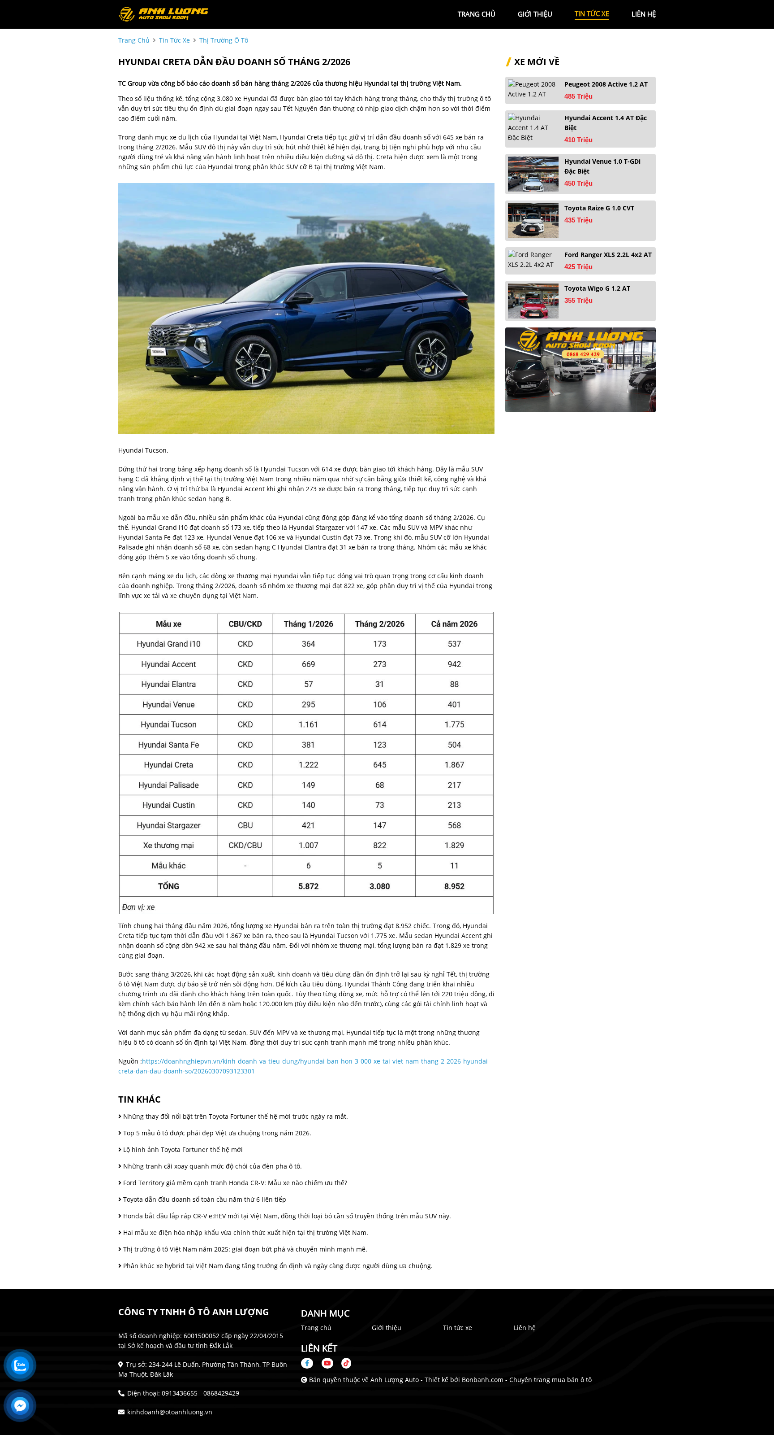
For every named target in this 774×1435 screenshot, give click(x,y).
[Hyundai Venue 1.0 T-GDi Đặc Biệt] (533, 174)
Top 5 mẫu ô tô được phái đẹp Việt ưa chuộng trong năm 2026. (216, 1133)
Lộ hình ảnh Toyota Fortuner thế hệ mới (182, 1149)
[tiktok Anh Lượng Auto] (343, 1363)
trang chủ (476, 13)
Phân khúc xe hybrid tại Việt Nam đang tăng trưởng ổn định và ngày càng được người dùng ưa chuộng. (277, 1265)
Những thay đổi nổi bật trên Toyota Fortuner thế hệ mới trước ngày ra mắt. (234, 1116)
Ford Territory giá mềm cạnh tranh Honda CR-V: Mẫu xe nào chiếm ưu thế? (234, 1182)
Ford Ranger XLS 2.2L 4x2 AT (608, 254)
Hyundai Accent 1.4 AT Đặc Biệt (605, 122)
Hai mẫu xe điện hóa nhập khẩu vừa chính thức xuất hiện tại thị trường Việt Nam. (244, 1232)
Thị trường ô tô (223, 40)
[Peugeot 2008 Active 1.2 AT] (533, 89)
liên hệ (644, 13)
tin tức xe (592, 13)
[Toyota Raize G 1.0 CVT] (533, 220)
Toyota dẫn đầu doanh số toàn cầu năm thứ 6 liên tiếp (203, 1199)
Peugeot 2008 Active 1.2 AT (606, 84)
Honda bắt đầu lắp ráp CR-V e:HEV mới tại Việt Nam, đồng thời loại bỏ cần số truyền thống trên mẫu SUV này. (286, 1216)
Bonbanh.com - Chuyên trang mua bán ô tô (527, 1379)
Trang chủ (316, 1327)
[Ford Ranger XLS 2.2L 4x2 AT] (533, 260)
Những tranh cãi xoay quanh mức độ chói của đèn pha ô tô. (211, 1166)
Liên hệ (525, 1327)
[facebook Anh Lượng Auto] (310, 1363)
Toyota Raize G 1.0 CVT (599, 208)
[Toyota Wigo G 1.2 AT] (533, 301)
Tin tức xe (457, 1327)
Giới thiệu (386, 1327)
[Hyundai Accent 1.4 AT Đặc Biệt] (533, 128)
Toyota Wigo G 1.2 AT (597, 288)
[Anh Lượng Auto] (167, 13)
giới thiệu (535, 13)
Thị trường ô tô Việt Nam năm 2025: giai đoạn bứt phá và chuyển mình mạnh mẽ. (244, 1249)
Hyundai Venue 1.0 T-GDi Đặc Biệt (602, 166)
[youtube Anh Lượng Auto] (327, 1363)
